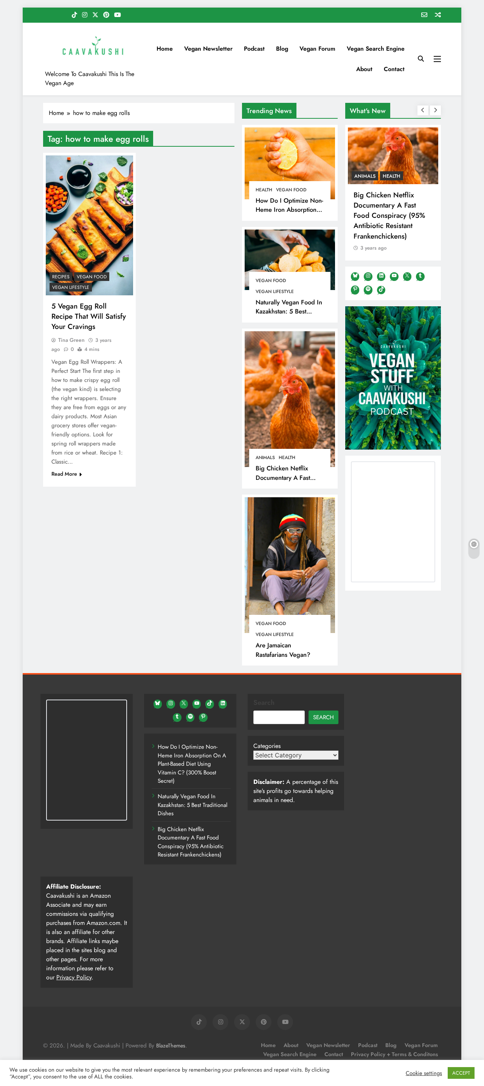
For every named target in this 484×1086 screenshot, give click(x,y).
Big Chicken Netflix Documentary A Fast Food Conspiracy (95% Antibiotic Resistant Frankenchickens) (389, 215)
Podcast (254, 48)
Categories (267, 746)
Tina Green (71, 340)
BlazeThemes (170, 1045)
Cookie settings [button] (424, 1073)
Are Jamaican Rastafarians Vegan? (283, 650)
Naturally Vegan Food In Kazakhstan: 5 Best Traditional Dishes (289, 312)
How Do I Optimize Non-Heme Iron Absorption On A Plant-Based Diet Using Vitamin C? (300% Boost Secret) (192, 764)
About (364, 69)
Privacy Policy (74, 977)
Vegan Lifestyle (275, 291)
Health (264, 189)
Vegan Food (291, 189)
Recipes (61, 276)
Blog (282, 48)
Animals (265, 457)
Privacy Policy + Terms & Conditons (394, 1054)
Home (165, 48)
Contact (394, 69)
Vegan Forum (317, 48)
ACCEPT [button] (461, 1073)
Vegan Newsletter (208, 48)
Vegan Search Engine (376, 48)
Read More (64, 474)
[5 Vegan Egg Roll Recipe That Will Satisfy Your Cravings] (89, 225)
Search (264, 702)
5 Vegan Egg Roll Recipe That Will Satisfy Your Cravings (88, 316)
